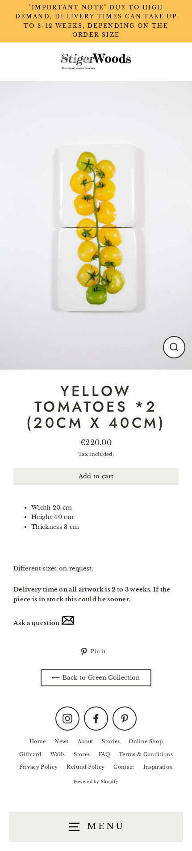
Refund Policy (85, 767)
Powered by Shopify (96, 781)
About (85, 741)
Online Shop (146, 741)
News (61, 741)
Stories (111, 741)
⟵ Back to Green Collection (96, 677)
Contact (123, 767)
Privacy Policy (38, 767)
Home (37, 741)
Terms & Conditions (146, 754)
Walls (57, 754)
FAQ (104, 754)
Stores (82, 754)
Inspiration (158, 767)
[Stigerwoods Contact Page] (68, 623)
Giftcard (30, 754)
